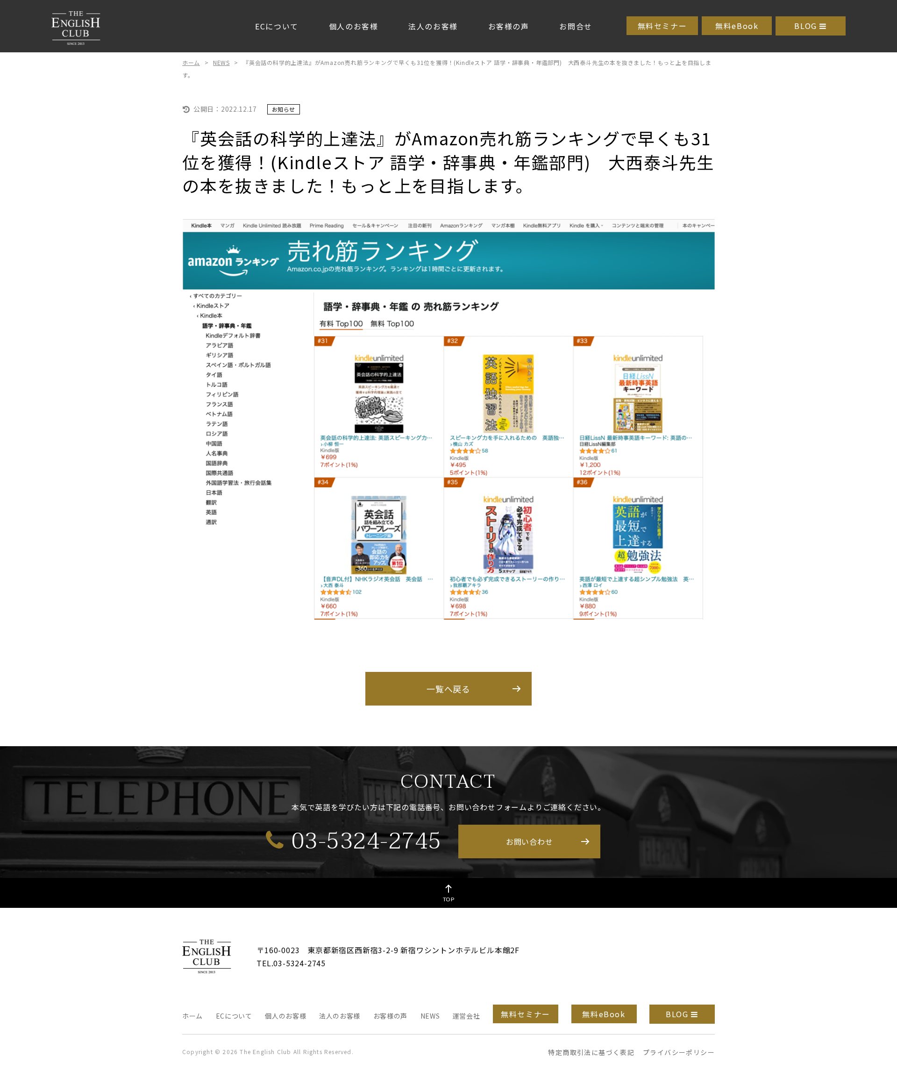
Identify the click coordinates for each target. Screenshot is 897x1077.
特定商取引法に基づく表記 (591, 1052)
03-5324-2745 (366, 840)
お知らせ (283, 109)
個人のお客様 (353, 26)
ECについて (277, 26)
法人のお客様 (433, 26)
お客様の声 (508, 26)
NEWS (221, 62)
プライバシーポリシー (679, 1052)
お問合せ (575, 26)
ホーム (191, 62)
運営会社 (466, 1015)
